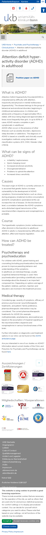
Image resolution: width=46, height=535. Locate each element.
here (9, 352)
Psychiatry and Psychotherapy (26, 44)
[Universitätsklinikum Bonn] (21, 18)
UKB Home (6, 44)
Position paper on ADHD (27, 77)
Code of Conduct (9, 450)
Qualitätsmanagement (11, 453)
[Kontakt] (33, 8)
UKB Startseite (8, 442)
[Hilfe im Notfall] (13, 8)
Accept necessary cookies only (26, 521)
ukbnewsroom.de (9, 470)
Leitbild (5, 448)
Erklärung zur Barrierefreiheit (14, 459)
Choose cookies (9, 526)
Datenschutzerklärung (11, 462)
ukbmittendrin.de (9, 473)
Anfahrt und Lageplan (11, 456)
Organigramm (8, 445)
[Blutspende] (26, 8)
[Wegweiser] (20, 8)
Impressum (7, 467)
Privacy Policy (8, 531)
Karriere (24, 1)
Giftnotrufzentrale (9, 487)
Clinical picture (8, 47)
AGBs (4, 464)
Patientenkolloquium (10, 1)
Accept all (7, 521)
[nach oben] (39, 363)
